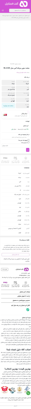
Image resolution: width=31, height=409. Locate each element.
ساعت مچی (15, 15)
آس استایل (27, 15)
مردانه (13, 84)
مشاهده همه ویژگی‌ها (8, 106)
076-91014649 (24, 273)
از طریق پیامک (24, 142)
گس (28, 89)
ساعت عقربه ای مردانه (7, 15)
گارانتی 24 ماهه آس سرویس (14, 228)
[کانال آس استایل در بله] (28, 310)
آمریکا (27, 84)
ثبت (28, 150)
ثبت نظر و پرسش (15, 254)
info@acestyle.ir (23, 275)
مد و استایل (21, 15)
